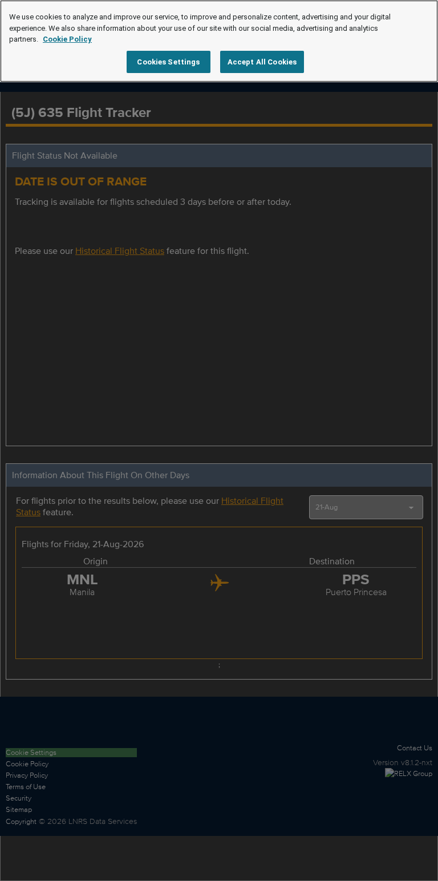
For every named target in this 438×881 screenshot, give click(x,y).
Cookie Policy (67, 39)
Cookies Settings (168, 62)
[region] (219, 41)
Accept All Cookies (262, 62)
